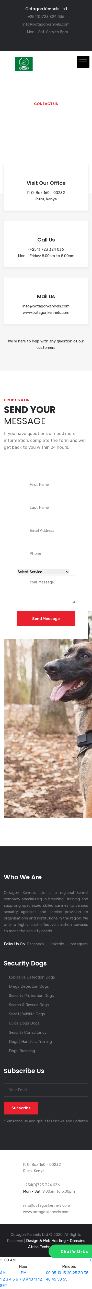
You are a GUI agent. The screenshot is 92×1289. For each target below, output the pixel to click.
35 (86, 1273)
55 (65, 1279)
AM (3, 1273)
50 (59, 1279)
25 (75, 1273)
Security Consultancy (28, 1032)
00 (48, 1273)
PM (23, 1273)
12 (40, 1279)
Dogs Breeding (22, 1051)
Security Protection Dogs (31, 995)
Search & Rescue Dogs (29, 1005)
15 (64, 1273)
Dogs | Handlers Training (30, 1041)
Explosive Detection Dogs (32, 977)
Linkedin (57, 944)
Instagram (79, 944)
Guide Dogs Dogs (24, 1023)
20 (69, 1273)
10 (31, 1279)
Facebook (35, 944)
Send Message (46, 618)
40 (48, 1279)
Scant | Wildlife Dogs (27, 1014)
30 (80, 1273)
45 (54, 1279)
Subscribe (21, 1108)
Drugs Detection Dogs (29, 986)
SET (3, 1285)
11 (35, 1279)
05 (54, 1273)
